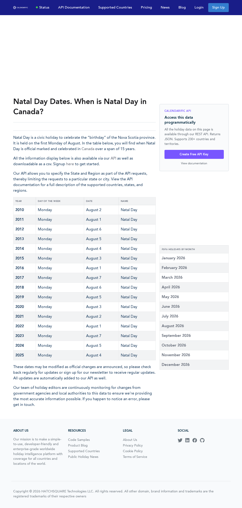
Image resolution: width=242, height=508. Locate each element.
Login (198, 7)
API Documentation (74, 7)
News (165, 7)
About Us (130, 440)
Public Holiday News (83, 457)
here (70, 164)
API (113, 158)
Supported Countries (115, 7)
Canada (88, 149)
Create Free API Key (194, 154)
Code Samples (79, 440)
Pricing (146, 7)
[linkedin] (187, 440)
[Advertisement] (121, 56)
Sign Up (218, 7)
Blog (182, 7)
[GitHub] (202, 440)
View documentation (194, 163)
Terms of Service (135, 457)
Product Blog (78, 445)
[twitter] (180, 440)
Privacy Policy (133, 445)
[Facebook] (194, 440)
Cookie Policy (133, 451)
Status (44, 7)
